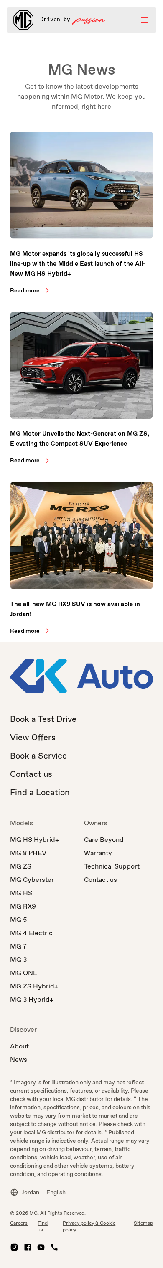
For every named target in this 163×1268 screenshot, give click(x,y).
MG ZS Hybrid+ (34, 986)
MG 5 (18, 919)
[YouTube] (41, 1247)
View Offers (33, 737)
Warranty (98, 853)
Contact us (31, 774)
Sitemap (143, 1223)
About (19, 1046)
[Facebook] (27, 1247)
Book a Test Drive (43, 719)
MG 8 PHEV (28, 853)
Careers (19, 1223)
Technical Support (112, 866)
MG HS (21, 893)
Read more (25, 290)
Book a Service (38, 755)
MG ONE (23, 972)
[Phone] (54, 1247)
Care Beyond (104, 839)
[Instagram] (14, 1247)
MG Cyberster (32, 879)
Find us (43, 1226)
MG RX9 (23, 906)
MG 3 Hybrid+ (31, 999)
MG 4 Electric (31, 933)
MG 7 (18, 946)
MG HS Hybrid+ (34, 839)
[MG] (23, 20)
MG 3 (18, 959)
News (18, 1059)
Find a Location (40, 792)
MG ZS (20, 866)
